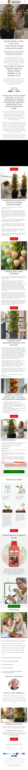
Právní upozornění (10, 763)
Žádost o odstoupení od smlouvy (14, 765)
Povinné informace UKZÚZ (18, 763)
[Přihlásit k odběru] (21, 747)
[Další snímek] (16, 705)
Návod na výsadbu (14, 471)
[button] (2, 2)
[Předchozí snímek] (11, 705)
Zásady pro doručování (15, 761)
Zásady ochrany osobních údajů (11, 759)
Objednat (14, 169)
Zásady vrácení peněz (21, 759)
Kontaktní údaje (22, 761)
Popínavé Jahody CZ (11, 758)
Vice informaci (14, 19)
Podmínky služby (7, 761)
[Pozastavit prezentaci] (25, 705)
